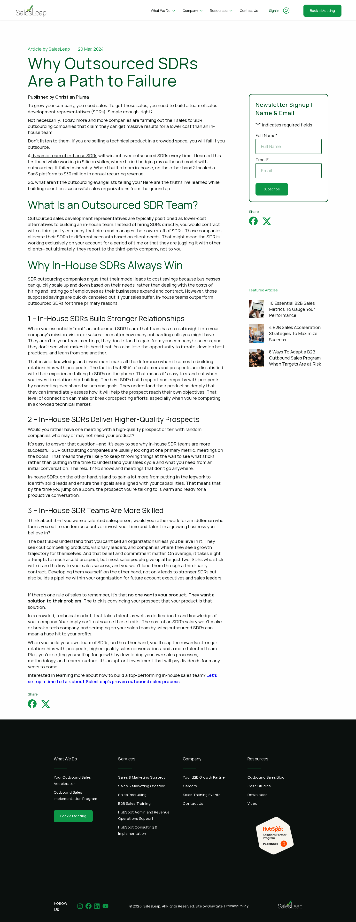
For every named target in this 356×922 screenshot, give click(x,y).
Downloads (258, 794)
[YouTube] (105, 906)
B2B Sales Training (134, 803)
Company (190, 10)
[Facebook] (88, 906)
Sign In (274, 10)
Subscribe (272, 189)
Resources (219, 10)
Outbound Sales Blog (266, 777)
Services (126, 759)
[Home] (31, 10)
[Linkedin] (97, 906)
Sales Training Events (202, 794)
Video (253, 803)
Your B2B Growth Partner (204, 777)
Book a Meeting (322, 10)
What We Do (160, 10)
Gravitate (215, 906)
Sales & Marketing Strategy (141, 777)
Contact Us (249, 10)
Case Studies (259, 786)
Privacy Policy (237, 906)
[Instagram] (80, 906)
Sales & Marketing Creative (141, 786)
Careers (190, 786)
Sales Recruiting (132, 794)
